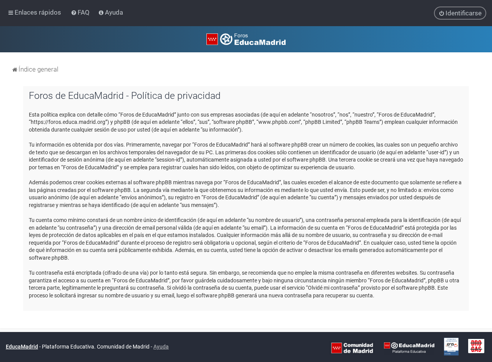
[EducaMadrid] (409, 347)
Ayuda (161, 347)
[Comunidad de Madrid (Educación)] (352, 347)
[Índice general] (246, 39)
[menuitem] (81, 12)
